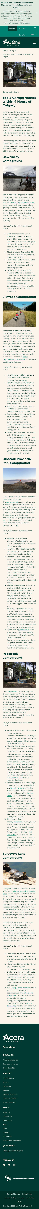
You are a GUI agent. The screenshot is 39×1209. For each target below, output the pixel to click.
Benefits (22, 35)
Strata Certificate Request (13, 1151)
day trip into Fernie (21, 987)
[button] (35, 27)
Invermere (18, 822)
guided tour (23, 630)
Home (5, 51)
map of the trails (16, 777)
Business (22, 28)
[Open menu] (34, 42)
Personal (12, 28)
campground (12, 502)
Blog (12, 51)
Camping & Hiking (11, 92)
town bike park (17, 788)
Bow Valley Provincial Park (22, 202)
